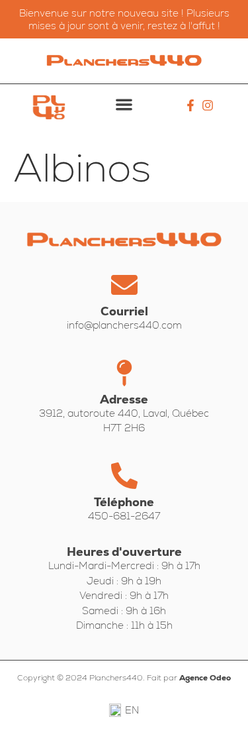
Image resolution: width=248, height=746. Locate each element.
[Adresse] (124, 373)
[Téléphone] (124, 475)
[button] (124, 104)
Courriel (124, 311)
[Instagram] (207, 105)
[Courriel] (124, 285)
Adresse (124, 399)
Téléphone (124, 501)
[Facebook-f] (191, 105)
